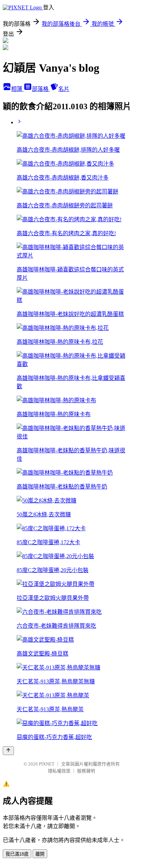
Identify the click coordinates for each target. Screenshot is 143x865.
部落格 (41, 89)
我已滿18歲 (17, 854)
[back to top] (8, 750)
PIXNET (46, 764)
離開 (39, 854)
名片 (63, 89)
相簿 (17, 89)
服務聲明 (86, 770)
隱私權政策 (59, 770)
